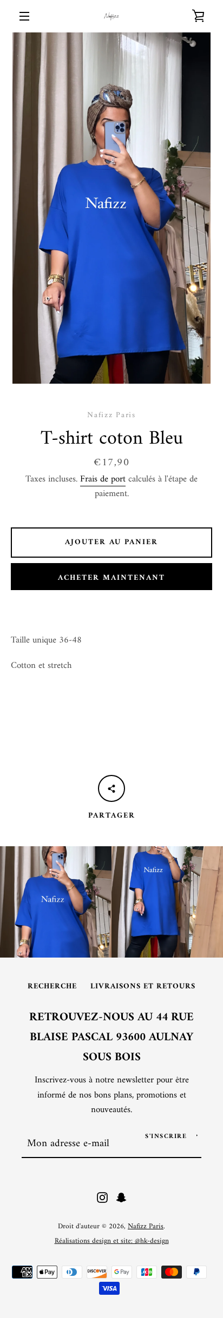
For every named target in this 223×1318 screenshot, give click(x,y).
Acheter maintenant (111, 578)
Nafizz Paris (145, 1226)
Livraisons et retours (142, 986)
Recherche (52, 986)
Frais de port (103, 479)
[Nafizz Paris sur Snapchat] (121, 1197)
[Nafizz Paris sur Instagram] (102, 1197)
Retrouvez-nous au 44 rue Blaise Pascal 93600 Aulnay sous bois (111, 1038)
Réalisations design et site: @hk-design (112, 1241)
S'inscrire (166, 1136)
